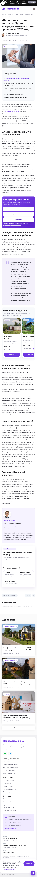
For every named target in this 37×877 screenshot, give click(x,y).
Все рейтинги (9, 828)
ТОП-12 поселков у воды (13, 822)
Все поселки (7, 762)
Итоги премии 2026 (9, 773)
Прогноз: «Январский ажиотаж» (15, 97)
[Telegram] (10, 753)
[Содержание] (33, 873)
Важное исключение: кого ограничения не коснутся (18, 90)
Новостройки (8, 777)
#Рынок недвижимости (9, 595)
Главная (4, 14)
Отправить (18, 219)
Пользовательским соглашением (11, 873)
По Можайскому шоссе (10, 764)
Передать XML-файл (9, 810)
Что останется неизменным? (14, 94)
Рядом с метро (8, 786)
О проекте (7, 796)
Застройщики (7, 792)
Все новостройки (8, 780)
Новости (10, 14)
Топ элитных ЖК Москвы (13, 825)
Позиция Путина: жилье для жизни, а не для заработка (18, 84)
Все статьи (17, 728)
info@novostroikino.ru (10, 852)
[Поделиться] (26, 40)
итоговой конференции (11, 111)
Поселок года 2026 (9, 770)
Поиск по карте (8, 783)
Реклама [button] (31, 2)
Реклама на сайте (8, 807)
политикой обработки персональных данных (15, 224)
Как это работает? (9, 869)
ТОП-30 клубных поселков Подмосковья (18, 819)
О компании (6, 799)
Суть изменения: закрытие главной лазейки (16, 79)
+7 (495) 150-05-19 (10, 839)
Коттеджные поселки (11, 759)
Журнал (5, 805)
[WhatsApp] (5, 753)
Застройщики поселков (10, 767)
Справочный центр (9, 802)
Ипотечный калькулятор (10, 789)
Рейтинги (11, 817)
